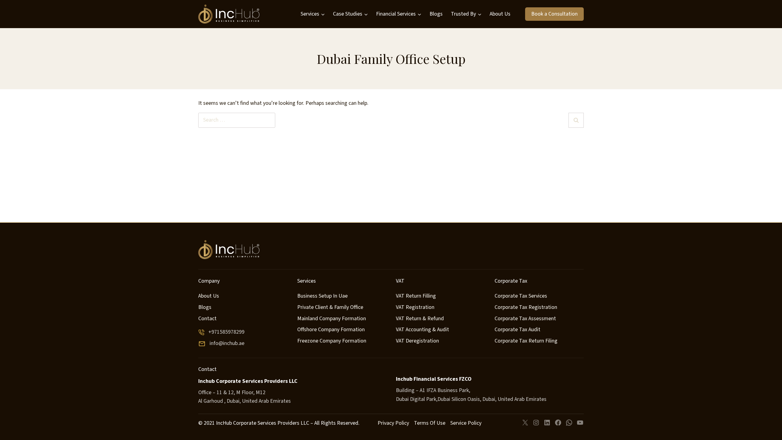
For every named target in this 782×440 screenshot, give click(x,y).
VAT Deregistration (417, 341)
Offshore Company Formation (331, 329)
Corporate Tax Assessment (525, 318)
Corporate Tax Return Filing (526, 341)
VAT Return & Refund (420, 318)
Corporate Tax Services (521, 296)
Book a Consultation (554, 14)
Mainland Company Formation (331, 318)
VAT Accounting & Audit (422, 329)
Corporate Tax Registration (526, 307)
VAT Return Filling (416, 296)
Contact (207, 318)
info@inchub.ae (227, 343)
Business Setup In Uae (322, 296)
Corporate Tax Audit (517, 329)
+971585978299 (226, 332)
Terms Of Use (429, 423)
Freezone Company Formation (331, 341)
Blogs (436, 14)
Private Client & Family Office (330, 307)
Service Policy (465, 423)
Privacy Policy (393, 423)
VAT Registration (415, 307)
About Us (500, 14)
